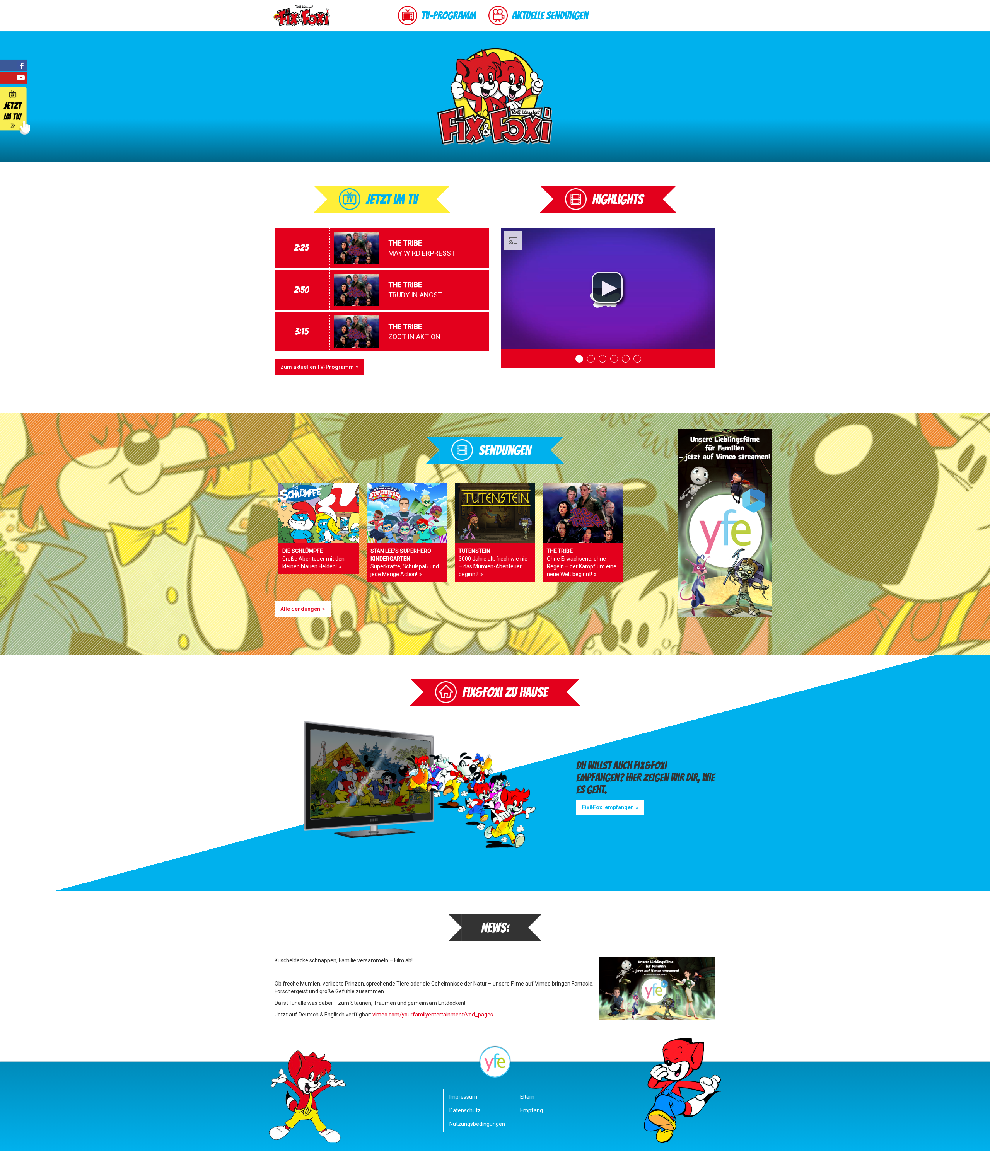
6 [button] (637, 359)
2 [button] (591, 359)
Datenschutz (465, 1110)
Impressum (463, 1097)
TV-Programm (448, 15)
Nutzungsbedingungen (475, 1124)
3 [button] (602, 359)
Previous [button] (510, 358)
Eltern (527, 1097)
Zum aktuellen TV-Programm (317, 367)
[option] (608, 288)
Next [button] (706, 358)
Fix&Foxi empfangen (608, 807)
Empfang (531, 1110)
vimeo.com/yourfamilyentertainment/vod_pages (432, 1014)
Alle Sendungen (300, 609)
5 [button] (626, 359)
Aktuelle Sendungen (550, 15)
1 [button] (579, 359)
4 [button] (614, 359)
